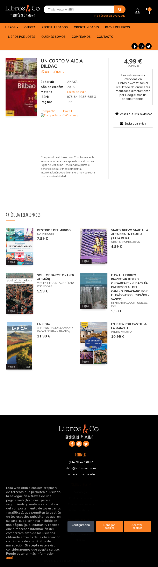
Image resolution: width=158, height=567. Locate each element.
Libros (10, 27)
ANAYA (72, 82)
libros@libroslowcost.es (81, 468)
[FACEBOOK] (134, 46)
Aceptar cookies (137, 526)
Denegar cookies (109, 526)
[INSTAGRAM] (141, 46)
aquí (9, 557)
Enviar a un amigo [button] (135, 124)
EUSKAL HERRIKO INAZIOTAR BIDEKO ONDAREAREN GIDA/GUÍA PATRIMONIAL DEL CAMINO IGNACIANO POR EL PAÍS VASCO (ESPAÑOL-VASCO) (130, 287)
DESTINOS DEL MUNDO (54, 230)
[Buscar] (119, 9)
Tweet (67, 111)
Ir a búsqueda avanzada (109, 15)
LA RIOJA (43, 324)
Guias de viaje (76, 92)
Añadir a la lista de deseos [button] (136, 114)
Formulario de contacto (81, 474)
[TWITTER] (148, 46)
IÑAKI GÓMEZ (53, 72)
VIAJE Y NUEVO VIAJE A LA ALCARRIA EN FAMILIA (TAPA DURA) (129, 234)
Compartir (48, 111)
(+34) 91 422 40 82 (81, 462)
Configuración (81, 525)
